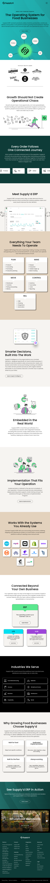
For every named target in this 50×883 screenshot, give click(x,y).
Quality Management (7, 865)
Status (38, 864)
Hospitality (16, 866)
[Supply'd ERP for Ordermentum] (7, 553)
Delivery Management (7, 864)
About (38, 846)
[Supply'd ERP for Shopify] (34, 544)
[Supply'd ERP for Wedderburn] (16, 553)
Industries (16, 852)
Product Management (7, 844)
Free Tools (39, 848)
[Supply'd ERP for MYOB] (16, 544)
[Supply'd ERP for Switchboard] (43, 553)
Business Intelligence (6, 867)
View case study (25, 825)
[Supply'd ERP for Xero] (7, 544)
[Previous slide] (3, 821)
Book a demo (25, 31)
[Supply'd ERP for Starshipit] (34, 553)
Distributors (16, 864)
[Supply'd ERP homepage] (7, 3)
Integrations (28, 842)
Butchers (16, 862)
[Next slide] (47, 821)
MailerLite (28, 865)
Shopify (27, 850)
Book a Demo (40, 868)
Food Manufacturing (18, 854)
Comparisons (40, 852)
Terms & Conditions (13, 880)
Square (27, 848)
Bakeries (16, 856)
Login (38, 861)
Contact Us (39, 869)
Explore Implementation (25, 501)
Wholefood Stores (18, 860)
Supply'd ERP (16, 844)
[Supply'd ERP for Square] (25, 544)
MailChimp (28, 863)
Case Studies (40, 844)
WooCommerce (29, 852)
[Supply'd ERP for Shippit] (25, 553)
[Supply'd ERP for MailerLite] (30, 562)
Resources (39, 842)
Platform (4, 842)
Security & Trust (40, 854)
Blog (38, 850)
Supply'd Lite (16, 848)
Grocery (16, 858)
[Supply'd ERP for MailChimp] (20, 562)
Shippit (27, 858)
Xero (27, 844)
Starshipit (28, 859)
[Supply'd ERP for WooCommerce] (43, 544)
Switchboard (28, 861)
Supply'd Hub (17, 846)
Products (16, 842)
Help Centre (39, 856)
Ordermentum (29, 854)
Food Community (41, 858)
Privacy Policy (5, 880)
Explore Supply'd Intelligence (14, 376)
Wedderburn (28, 856)
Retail (15, 868)
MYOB (27, 846)
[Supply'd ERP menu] (47, 3)
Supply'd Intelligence (6, 869)
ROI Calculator (40, 866)
